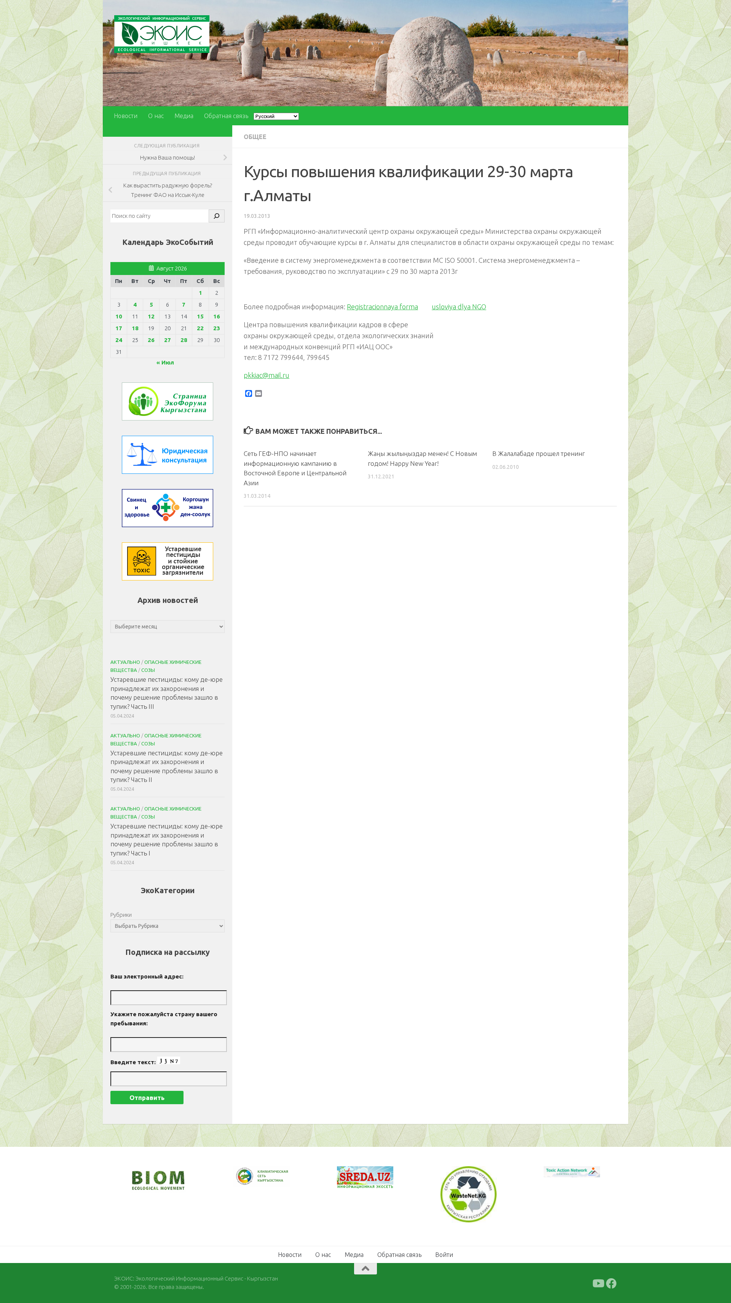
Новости (125, 115)
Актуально (125, 662)
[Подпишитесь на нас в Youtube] (597, 1282)
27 (167, 340)
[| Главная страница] (161, 34)
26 (151, 340)
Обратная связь (226, 115)
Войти (444, 1253)
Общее (255, 136)
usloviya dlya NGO (459, 306)
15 (200, 316)
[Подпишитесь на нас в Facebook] (611, 1282)
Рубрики (121, 914)
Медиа (183, 115)
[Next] (274, 1181)
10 (118, 316)
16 (216, 316)
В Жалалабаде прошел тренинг (538, 453)
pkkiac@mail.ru (266, 375)
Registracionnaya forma (382, 306)
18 (135, 328)
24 (118, 340)
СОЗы (148, 670)
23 (216, 328)
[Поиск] (217, 215)
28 (183, 340)
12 (151, 316)
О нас (156, 115)
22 (200, 328)
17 (118, 328)
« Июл (165, 362)
